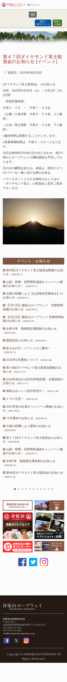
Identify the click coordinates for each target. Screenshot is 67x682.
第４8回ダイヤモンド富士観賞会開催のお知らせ (32, 369)
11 (52, 489)
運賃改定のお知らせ (19, 340)
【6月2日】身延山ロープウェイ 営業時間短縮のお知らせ (33, 319)
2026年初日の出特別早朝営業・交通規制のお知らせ (33, 381)
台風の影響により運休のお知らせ (28, 426)
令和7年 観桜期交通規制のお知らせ (30, 461)
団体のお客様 (57, 23)
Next (59, 377)
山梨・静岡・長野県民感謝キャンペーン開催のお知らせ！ (33, 284)
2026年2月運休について (22, 360)
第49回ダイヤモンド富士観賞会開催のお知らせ (33, 272)
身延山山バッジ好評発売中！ (25, 391)
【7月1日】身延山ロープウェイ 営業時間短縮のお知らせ (33, 307)
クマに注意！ (15, 399)
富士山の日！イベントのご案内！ (28, 348)
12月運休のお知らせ (19, 418)
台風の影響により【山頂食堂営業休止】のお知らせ (33, 295)
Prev (8, 377)
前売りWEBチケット (43, 23)
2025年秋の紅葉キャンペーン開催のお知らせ (33, 408)
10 (48, 489)
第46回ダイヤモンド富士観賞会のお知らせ (34, 472)
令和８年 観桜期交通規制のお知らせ (31, 328)
